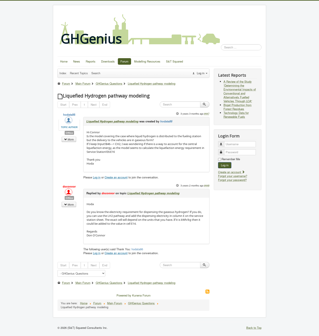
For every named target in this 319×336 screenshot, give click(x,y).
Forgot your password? (232, 180)
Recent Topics (79, 73)
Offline (69, 132)
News (76, 61)
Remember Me (231, 159)
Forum (124, 61)
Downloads (108, 61)
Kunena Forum (141, 295)
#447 (206, 113)
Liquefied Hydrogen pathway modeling (112, 121)
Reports (90, 61)
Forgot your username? (232, 176)
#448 (206, 185)
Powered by (124, 295)
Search (95, 73)
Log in (96, 177)
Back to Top (253, 328)
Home (63, 61)
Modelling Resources (147, 61)
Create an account (116, 177)
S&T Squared (174, 61)
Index (62, 73)
